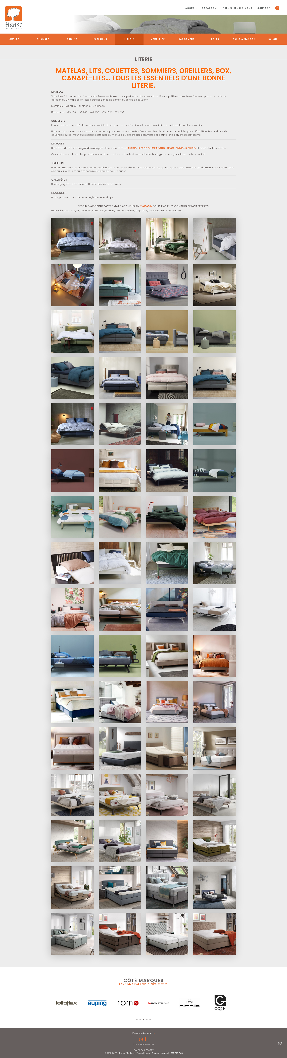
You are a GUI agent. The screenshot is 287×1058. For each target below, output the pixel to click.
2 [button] (140, 1019)
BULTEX (192, 148)
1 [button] (137, 1019)
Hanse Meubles (13, 18)
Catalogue (210, 8)
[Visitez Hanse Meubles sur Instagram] (141, 1040)
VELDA (162, 148)
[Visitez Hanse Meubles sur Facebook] (145, 1040)
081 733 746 (177, 1053)
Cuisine (71, 39)
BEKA (154, 148)
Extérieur (100, 39)
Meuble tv (158, 39)
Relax (215, 39)
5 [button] (150, 1019)
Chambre (43, 39)
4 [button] (146, 1019)
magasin (146, 206)
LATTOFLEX (144, 148)
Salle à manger (244, 39)
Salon (272, 39)
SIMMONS (181, 148)
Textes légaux (143, 1053)
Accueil (191, 8)
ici (153, 1033)
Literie (129, 39)
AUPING (132, 148)
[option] (66, 1003)
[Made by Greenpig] (280, 1043)
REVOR (171, 148)
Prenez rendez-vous (237, 8)
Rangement (187, 39)
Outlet (14, 39)
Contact (263, 8)
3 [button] (143, 1019)
